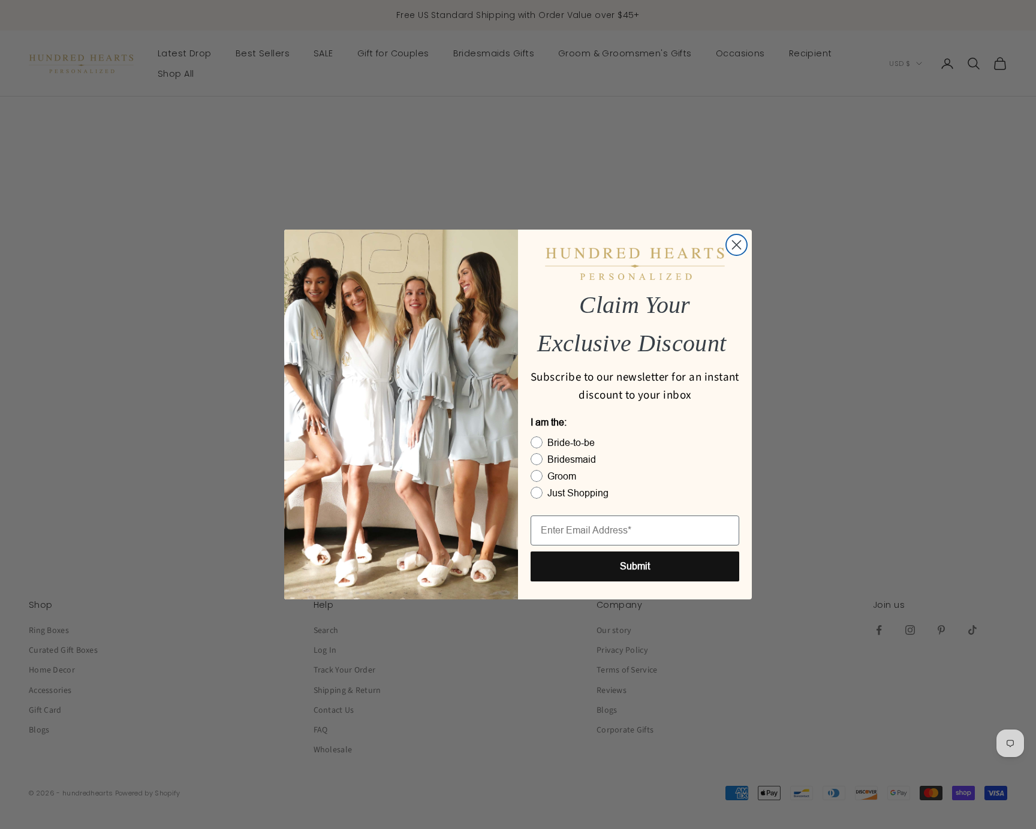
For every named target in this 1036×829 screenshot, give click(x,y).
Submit (635, 566)
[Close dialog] (736, 244)
